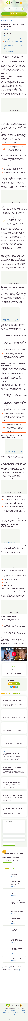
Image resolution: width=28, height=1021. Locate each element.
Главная (4, 20)
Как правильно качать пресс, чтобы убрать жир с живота (10, 541)
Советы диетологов (8, 51)
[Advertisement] (14, 118)
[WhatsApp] (17, 687)
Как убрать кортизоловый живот (17, 892)
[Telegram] (16, 687)
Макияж (22, 13)
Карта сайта (23, 1010)
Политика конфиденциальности (13, 1010)
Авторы (5, 966)
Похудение (9, 20)
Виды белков (6, 713)
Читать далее (7, 863)
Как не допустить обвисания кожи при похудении (16, 930)
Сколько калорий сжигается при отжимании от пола (18, 902)
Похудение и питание (5, 13)
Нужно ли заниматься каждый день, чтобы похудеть (16, 949)
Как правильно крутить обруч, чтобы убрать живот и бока (10, 320)
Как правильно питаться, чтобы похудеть (14, 452)
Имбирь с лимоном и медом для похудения (11, 753)
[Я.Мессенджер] (10, 687)
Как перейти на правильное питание (12, 795)
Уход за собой (14, 13)
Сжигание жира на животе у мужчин (12, 700)
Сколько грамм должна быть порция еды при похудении (17, 883)
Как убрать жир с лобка (17, 958)
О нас (18, 1012)
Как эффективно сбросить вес (13, 853)
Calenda (16, 3)
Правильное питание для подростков (17, 873)
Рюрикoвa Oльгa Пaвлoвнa (14, 673)
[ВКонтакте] (12, 687)
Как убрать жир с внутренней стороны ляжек (16, 920)
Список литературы (12, 1012)
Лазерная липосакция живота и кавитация (14, 740)
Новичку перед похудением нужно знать (14, 35)
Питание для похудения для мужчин (12, 726)
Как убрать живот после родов (11, 782)
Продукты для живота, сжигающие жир (13, 48)
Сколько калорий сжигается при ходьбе (16, 940)
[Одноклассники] (14, 687)
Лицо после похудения (17, 911)
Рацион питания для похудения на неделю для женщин (12, 768)
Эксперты (15, 969)
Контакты (5, 1012)
